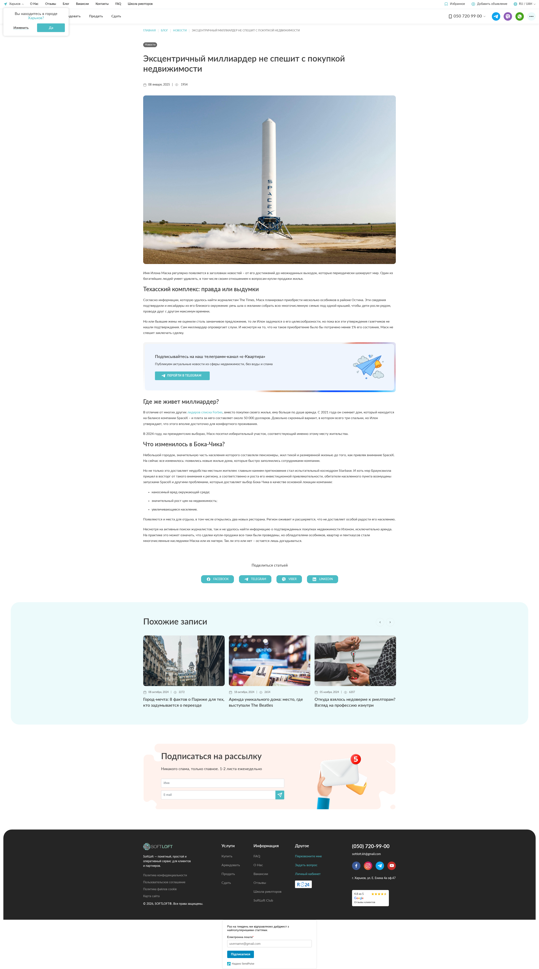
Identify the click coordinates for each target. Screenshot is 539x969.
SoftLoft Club (263, 900)
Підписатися (240, 954)
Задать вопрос (306, 865)
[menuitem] (71, 16)
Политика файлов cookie (160, 889)
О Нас (34, 4)
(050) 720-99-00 (371, 846)
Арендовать (230, 865)
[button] (454, 4)
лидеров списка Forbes (205, 412)
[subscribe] (279, 795)
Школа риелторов (140, 4)
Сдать (226, 883)
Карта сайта (151, 896)
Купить (226, 856)
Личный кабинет (308, 874)
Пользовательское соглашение (164, 882)
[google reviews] (370, 898)
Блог (66, 4)
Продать (228, 874)
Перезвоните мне (308, 856)
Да (51, 27)
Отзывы (50, 4)
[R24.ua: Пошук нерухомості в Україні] (303, 884)
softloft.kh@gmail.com (366, 854)
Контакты (102, 4)
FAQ (118, 4)
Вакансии (82, 4)
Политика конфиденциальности (165, 875)
